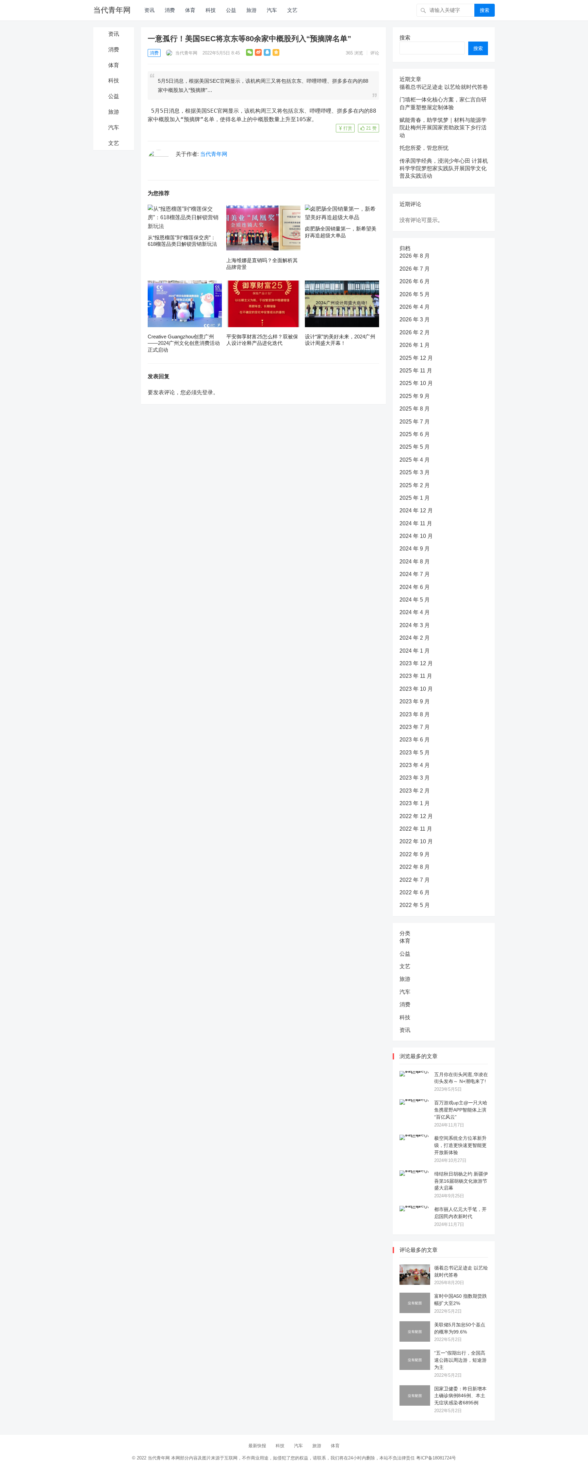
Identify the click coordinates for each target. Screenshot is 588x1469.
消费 (170, 10)
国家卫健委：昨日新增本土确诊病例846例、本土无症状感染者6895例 (460, 1396)
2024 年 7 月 (414, 574)
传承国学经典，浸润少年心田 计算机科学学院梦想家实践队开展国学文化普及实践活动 (443, 168)
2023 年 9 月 (414, 701)
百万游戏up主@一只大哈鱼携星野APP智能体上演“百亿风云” (460, 1110)
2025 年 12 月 (416, 358)
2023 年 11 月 (415, 676)
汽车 (272, 10)
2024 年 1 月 (414, 651)
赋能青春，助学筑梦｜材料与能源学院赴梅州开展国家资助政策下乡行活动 (443, 127)
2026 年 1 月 (414, 345)
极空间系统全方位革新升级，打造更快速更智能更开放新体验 (460, 1145)
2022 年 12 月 (416, 816)
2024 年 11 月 (415, 523)
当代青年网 (112, 10)
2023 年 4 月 (414, 765)
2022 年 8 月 (414, 867)
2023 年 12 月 (416, 663)
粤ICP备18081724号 (436, 1457)
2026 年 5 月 (414, 294)
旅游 (251, 10)
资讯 (149, 10)
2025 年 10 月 (416, 383)
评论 (374, 52)
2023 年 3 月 (414, 778)
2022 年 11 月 (415, 829)
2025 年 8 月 (414, 409)
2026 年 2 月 (414, 332)
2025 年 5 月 (414, 447)
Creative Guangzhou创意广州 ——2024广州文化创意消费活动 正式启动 (184, 343)
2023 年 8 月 (414, 714)
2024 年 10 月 (416, 536)
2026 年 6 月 (414, 281)
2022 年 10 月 (416, 841)
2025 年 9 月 (414, 396)
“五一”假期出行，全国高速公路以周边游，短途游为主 (460, 1360)
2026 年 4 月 (414, 307)
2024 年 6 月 (414, 587)
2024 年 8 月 (414, 561)
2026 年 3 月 (414, 319)
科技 (211, 10)
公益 (231, 10)
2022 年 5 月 (414, 905)
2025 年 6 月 (414, 434)
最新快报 (257, 1445)
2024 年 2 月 (414, 638)
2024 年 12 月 (416, 510)
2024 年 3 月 (414, 625)
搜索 (484, 10)
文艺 (292, 10)
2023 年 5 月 (414, 752)
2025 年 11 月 (415, 370)
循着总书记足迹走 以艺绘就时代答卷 (443, 87)
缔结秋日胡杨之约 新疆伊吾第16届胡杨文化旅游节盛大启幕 (461, 1181)
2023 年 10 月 (416, 689)
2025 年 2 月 (414, 485)
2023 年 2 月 (414, 791)
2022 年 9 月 (414, 854)
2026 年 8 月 (414, 256)
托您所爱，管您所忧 (423, 148)
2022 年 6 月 (414, 892)
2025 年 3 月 (414, 472)
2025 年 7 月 (414, 422)
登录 (207, 392)
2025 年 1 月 (414, 498)
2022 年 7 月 (414, 880)
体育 (190, 10)
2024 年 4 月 (414, 612)
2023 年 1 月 (414, 803)
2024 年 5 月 (414, 600)
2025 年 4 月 (414, 460)
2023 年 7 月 (414, 727)
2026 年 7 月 (414, 269)
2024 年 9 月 (414, 549)
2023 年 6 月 (414, 740)
